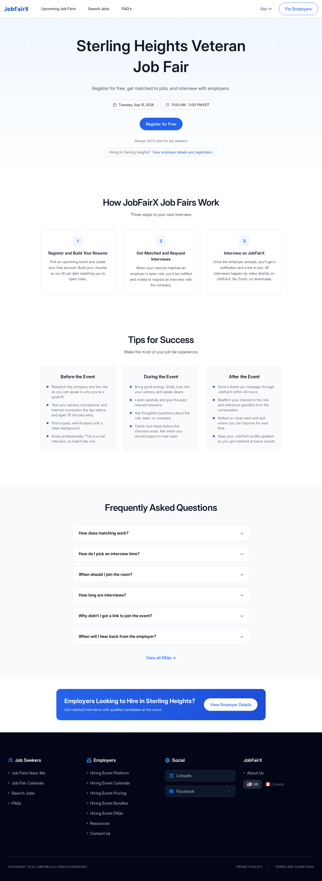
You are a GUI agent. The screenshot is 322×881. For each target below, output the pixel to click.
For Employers (298, 8)
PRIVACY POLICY (249, 867)
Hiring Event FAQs (106, 813)
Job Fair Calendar (28, 782)
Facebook (185, 791)
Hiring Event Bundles (109, 803)
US (255, 784)
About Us (255, 772)
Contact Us (100, 833)
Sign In (266, 8)
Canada (278, 784)
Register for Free (161, 124)
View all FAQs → (161, 657)
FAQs (16, 803)
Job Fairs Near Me (28, 772)
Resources (99, 823)
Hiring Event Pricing (108, 793)
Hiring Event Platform (109, 772)
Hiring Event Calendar (110, 782)
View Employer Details (230, 704)
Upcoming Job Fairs (58, 8)
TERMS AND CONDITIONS (294, 867)
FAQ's (127, 8)
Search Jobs (98, 8)
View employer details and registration (182, 152)
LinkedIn (184, 775)
